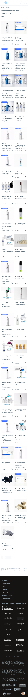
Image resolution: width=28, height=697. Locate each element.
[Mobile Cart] (25, 2)
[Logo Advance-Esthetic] (5, 2)
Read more (5, 658)
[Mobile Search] (21, 2)
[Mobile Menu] (2, 2)
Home (3, 7)
